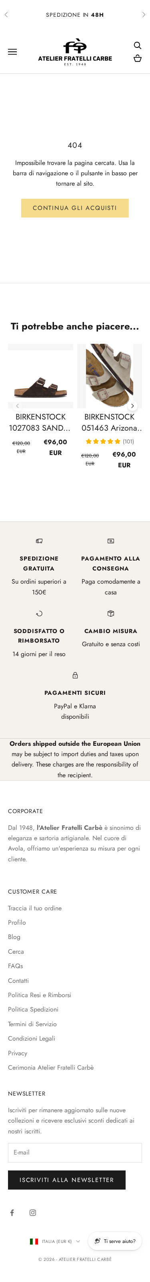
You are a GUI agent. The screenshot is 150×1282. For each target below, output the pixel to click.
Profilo (17, 922)
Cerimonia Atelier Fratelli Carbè (51, 1067)
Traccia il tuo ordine (35, 908)
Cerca (16, 951)
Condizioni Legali (31, 1038)
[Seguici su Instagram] (33, 1213)
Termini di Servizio (32, 1024)
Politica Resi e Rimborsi (39, 995)
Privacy (17, 1053)
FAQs (15, 965)
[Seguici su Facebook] (12, 1213)
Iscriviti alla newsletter (67, 1180)
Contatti (18, 980)
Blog (14, 936)
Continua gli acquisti (75, 208)
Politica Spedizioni (33, 1009)
